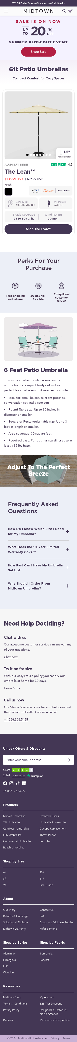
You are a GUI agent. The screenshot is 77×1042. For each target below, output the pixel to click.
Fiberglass (9, 960)
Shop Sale (39, 52)
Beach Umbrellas (13, 848)
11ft (42, 879)
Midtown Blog (12, 997)
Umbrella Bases (49, 816)
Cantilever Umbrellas (16, 829)
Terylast (44, 960)
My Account (47, 997)
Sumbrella (46, 954)
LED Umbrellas (12, 835)
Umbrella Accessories (53, 822)
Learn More (12, 688)
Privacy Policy (11, 1010)
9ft (4, 885)
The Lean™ (20, 172)
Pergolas (45, 841)
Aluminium (9, 954)
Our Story (9, 910)
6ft (4, 872)
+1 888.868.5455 (16, 719)
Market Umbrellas (14, 816)
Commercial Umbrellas (17, 841)
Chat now (11, 656)
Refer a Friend (48, 929)
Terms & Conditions (15, 1004)
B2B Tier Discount (51, 1004)
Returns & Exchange (15, 916)
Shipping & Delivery (15, 923)
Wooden (8, 973)
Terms (66, 1038)
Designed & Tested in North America (53, 1012)
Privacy (55, 1038)
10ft (42, 872)
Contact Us (47, 910)
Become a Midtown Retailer (57, 923)
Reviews (8, 1020)
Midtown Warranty (14, 929)
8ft (4, 879)
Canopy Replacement (53, 829)
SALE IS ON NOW (38, 22)
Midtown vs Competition (55, 1020)
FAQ (42, 916)
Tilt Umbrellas (11, 822)
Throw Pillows (48, 835)
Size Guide (46, 885)
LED (5, 966)
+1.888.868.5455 (14, 791)
